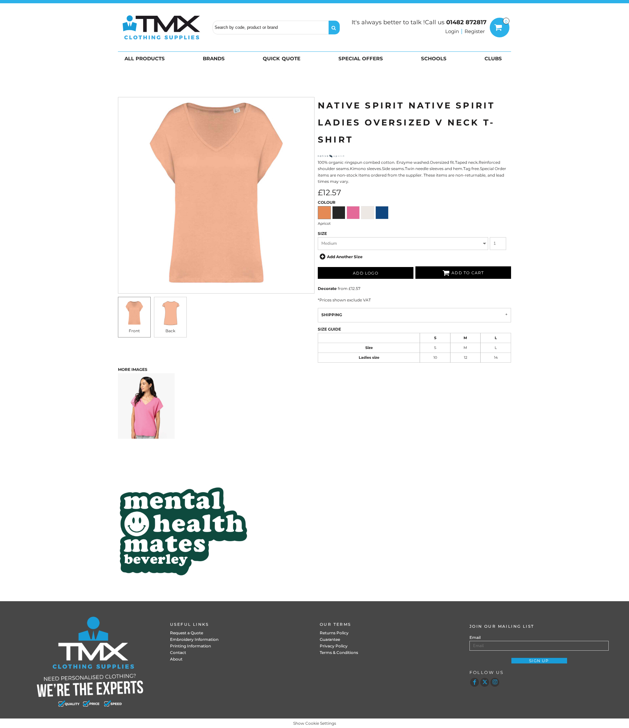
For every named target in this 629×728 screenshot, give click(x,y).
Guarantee (330, 639)
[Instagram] (494, 682)
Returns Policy (334, 632)
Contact (178, 652)
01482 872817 (466, 22)
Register (475, 31)
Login (452, 31)
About (176, 659)
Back (170, 330)
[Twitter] (484, 682)
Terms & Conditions (339, 652)
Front (134, 330)
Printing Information (190, 645)
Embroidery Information (194, 639)
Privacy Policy (334, 645)
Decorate (327, 288)
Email (475, 637)
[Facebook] (474, 682)
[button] (146, 58)
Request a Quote (186, 632)
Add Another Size (345, 256)
